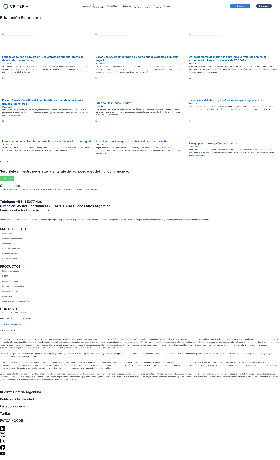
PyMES (5, 276)
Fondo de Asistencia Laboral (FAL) (16, 301)
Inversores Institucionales (13, 286)
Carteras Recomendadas (12, 239)
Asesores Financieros (11, 249)
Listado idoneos (12, 406)
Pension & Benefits (10, 291)
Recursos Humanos (147, 6)
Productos (127, 6)
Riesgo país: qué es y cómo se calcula (213, 143)
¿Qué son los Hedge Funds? (113, 103)
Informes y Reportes (157, 6)
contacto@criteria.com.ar (10, 324)
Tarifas (5, 413)
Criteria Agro (7, 296)
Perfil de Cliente (112, 6)
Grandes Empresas (10, 281)
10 (7, 161)
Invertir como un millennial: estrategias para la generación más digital (46, 141)
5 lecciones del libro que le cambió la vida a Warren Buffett (132, 141)
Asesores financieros (137, 6)
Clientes (240, 6)
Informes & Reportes (10, 259)
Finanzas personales (10, 271)
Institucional (86, 6)
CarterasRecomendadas (98, 6)
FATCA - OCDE (11, 421)
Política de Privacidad (17, 399)
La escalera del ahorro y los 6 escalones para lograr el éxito (226, 100)
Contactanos (168, 6)
